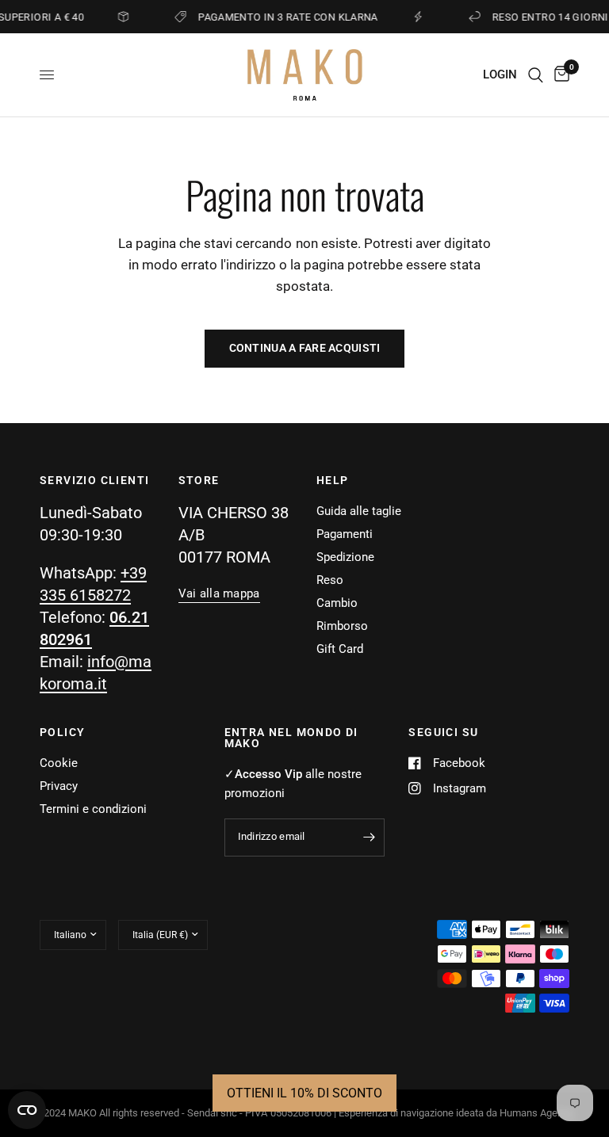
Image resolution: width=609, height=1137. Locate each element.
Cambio (337, 603)
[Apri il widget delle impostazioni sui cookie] (27, 1110)
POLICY (62, 732)
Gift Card (339, 649)
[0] (559, 74)
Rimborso (342, 626)
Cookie (59, 763)
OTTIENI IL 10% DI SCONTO (304, 1093)
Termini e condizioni (93, 809)
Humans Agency (536, 1113)
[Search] (536, 74)
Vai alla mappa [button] (219, 594)
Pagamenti (344, 534)
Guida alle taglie (358, 511)
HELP (332, 480)
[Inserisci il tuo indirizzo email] (369, 837)
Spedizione (345, 557)
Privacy (59, 786)
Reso (329, 580)
